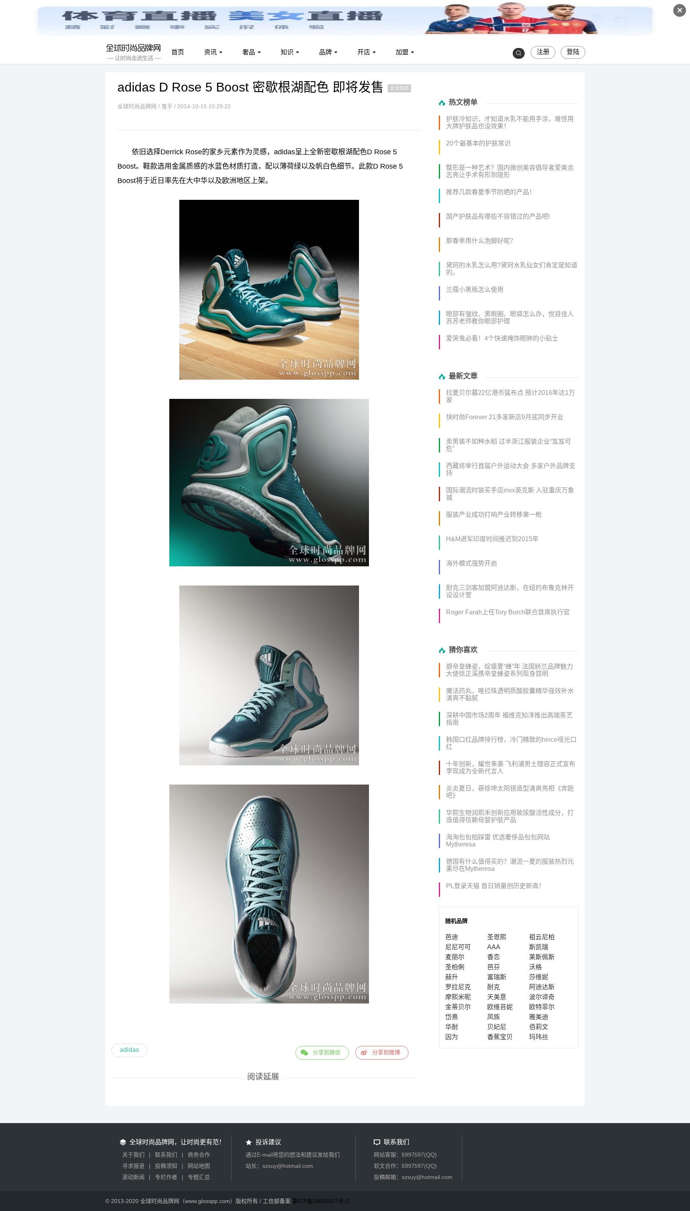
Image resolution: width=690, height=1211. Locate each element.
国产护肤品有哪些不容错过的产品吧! (498, 216)
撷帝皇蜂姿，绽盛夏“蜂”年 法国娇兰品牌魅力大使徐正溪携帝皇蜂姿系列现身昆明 (509, 670)
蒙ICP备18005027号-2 (320, 1201)
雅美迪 (538, 1017)
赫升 (451, 977)
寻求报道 (133, 1166)
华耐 (451, 1027)
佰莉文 (538, 1027)
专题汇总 (199, 1177)
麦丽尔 (454, 957)
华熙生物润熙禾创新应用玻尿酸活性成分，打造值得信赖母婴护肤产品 (510, 816)
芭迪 (451, 937)
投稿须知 (166, 1166)
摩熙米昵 (458, 997)
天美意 (496, 997)
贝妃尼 (496, 1027)
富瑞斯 (496, 977)
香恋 (493, 957)
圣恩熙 (496, 937)
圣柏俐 (454, 967)
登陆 (573, 51)
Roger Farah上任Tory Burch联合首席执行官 (508, 612)
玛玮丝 (538, 1037)
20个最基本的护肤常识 (478, 143)
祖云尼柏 (542, 937)
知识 (287, 52)
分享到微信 (327, 1052)
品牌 (325, 52)
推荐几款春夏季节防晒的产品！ (490, 192)
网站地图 (199, 1166)
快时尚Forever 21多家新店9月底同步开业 (504, 417)
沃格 (535, 967)
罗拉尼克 (458, 987)
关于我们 (133, 1154)
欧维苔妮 (500, 1007)
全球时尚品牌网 (137, 106)
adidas (129, 1049)
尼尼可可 (458, 947)
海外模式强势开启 (471, 563)
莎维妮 (538, 977)
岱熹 (451, 1017)
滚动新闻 (133, 1177)
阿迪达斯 (542, 987)
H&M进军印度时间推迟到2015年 (492, 539)
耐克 (493, 987)
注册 (543, 51)
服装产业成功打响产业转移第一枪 (494, 514)
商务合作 (199, 1154)
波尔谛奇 (542, 997)
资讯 (210, 52)
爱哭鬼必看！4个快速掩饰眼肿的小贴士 (502, 338)
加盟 (402, 52)
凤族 (493, 1017)
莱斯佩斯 (542, 957)
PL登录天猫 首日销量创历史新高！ (495, 885)
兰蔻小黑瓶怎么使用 (475, 289)
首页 (177, 52)
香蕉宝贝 (500, 1037)
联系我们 (166, 1154)
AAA (493, 947)
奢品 (248, 52)
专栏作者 (166, 1177)
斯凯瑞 (538, 947)
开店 (363, 52)
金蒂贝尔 (458, 1007)
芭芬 (493, 967)
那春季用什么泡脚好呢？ (481, 240)
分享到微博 (386, 1052)
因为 (451, 1037)
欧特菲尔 (542, 1007)
